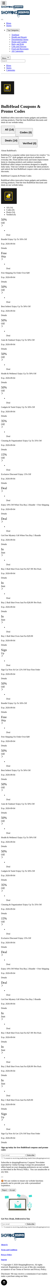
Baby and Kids (18, 44)
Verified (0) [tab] (11, 214)
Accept (12, 1190)
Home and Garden (19, 42)
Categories (10, 70)
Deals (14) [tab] (10, 212)
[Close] (2, 19)
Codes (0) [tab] (10, 210)
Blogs (8, 23)
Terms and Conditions (9, 1250)
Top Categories (13, 30)
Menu (4, 58)
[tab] (8, 130)
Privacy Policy (6, 1255)
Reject (4, 1190)
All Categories (17, 51)
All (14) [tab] (9, 207)
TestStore (15, 35)
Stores (8, 25)
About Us (4, 1245)
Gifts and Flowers (19, 46)
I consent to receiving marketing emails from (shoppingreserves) (26, 1158)
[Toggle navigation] (3, 3)
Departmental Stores (20, 39)
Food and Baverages (20, 49)
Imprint (4, 1260)
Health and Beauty (19, 37)
